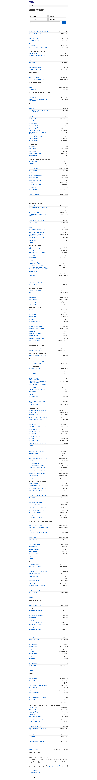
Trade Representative (33, 747)
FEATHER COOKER (32, 257)
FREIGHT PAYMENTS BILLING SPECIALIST (37, 741)
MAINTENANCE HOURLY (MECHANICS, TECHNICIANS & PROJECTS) (36, 235)
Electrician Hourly (32, 438)
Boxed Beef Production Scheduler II (35, 718)
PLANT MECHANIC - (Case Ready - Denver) (37, 229)
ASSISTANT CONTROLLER (34, 40)
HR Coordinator (32, 342)
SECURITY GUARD (32, 319)
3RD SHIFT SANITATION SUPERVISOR (36, 675)
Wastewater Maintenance (33, 227)
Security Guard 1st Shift (33, 453)
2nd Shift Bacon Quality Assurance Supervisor (37, 569)
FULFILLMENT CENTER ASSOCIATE (35, 726)
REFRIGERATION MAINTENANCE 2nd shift (37, 232)
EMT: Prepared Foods (33, 456)
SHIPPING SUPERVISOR (33, 386)
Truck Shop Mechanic (33, 546)
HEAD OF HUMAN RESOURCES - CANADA (36, 338)
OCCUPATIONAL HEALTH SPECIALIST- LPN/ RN (38, 458)
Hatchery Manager (32, 391)
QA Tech (30, 578)
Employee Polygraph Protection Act (34, 768)
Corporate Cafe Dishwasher (34, 84)
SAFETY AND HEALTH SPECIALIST (35, 694)
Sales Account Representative (34, 639)
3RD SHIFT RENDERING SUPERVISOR (36, 500)
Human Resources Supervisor (34, 312)
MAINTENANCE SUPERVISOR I (34, 431)
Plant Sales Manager (33, 665)
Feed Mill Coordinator (33, 394)
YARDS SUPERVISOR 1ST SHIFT (35, 504)
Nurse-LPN (31, 460)
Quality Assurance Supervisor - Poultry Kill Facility (38, 594)
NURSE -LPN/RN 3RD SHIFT (34, 463)
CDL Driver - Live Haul (33, 128)
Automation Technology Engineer (35, 153)
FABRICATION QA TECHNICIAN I (35, 566)
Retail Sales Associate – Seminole (35, 619)
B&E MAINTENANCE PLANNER (34, 422)
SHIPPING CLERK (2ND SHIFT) (34, 263)
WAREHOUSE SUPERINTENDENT (35, 738)
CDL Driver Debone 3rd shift (34, 106)
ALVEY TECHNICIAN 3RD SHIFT (35, 231)
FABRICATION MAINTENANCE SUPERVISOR (37, 428)
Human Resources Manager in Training (36, 328)
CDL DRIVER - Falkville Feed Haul (35, 105)
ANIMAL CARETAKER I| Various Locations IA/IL (38, 384)
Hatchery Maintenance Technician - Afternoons (38, 207)
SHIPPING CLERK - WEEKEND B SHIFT (36, 69)
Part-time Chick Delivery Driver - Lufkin (36, 127)
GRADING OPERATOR (33, 551)
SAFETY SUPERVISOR (33, 189)
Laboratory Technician (33, 588)
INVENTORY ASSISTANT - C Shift (35, 33)
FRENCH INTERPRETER (33, 324)
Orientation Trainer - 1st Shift (34, 340)
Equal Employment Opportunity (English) (34, 772)
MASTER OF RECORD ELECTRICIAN (35, 493)
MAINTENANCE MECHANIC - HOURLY (36, 209)
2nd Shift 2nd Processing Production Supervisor (38, 59)
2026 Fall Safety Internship (34, 194)
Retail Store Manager (33, 617)
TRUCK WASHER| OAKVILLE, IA (35, 370)
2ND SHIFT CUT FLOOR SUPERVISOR (36, 57)
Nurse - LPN (31, 478)
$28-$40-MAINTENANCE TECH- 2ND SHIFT (37, 218)
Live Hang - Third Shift (33, 255)
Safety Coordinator (32, 182)
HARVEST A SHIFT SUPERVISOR (35, 514)
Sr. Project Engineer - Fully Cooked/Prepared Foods (38, 156)
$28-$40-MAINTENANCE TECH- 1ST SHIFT (37, 220)
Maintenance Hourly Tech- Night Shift (36, 217)
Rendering (31, 273)
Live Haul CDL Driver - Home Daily (35, 114)
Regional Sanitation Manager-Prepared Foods (37, 697)
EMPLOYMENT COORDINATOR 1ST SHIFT (37, 55)
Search (64, 22)
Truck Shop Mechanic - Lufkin (34, 436)
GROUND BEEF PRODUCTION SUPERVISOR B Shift (38, 487)
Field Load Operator (32, 116)
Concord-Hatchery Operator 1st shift (36, 265)
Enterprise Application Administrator (36, 348)
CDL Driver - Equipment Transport (35, 121)
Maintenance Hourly (33, 433)
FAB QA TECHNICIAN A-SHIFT (34, 575)
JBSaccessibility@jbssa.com (63, 765)
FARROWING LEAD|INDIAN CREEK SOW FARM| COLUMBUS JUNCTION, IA (38, 382)
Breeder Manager (32, 499)
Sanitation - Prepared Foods (34, 299)
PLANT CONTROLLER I (33, 29)
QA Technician (31, 595)
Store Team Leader (32, 648)
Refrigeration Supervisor (33, 414)
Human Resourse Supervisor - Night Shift (37, 333)
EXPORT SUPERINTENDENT (34, 576)
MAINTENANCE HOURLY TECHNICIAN (36, 225)
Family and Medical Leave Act (33, 770)
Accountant (31, 48)
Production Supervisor (33, 523)
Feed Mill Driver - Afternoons (34, 130)
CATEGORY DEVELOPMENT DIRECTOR (36, 94)
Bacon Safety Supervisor (33, 170)
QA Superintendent (32, 568)
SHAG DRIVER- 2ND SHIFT (34, 113)
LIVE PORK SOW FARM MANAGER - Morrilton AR (38, 398)
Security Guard (31, 87)
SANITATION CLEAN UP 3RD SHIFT (35, 294)
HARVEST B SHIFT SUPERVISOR (35, 512)
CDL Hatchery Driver (33, 118)
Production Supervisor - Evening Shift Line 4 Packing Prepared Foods (37, 508)
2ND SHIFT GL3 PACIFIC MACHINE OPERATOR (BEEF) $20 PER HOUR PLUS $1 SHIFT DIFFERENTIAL (38, 268)
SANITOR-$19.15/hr (32, 304)
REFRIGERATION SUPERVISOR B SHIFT (36, 421)
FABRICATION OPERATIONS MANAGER (36, 510)
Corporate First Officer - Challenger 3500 (36, 361)
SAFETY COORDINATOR (33, 191)
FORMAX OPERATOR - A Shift (34, 544)
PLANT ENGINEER (32, 151)
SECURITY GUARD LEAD (33, 187)
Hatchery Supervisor (33, 373)
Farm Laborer (31, 270)
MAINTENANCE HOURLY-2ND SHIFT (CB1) (37, 210)
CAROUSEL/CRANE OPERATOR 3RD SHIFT (37, 732)
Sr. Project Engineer (32, 146)
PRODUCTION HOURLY (33, 271)
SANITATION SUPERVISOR (34, 506)
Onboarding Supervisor (33, 335)
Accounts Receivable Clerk (34, 45)
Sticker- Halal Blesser (33, 250)
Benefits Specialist (32, 314)
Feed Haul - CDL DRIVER (33, 138)
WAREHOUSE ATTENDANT (34, 749)
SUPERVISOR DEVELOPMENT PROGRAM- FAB (37, 355)
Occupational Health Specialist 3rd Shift (36, 192)
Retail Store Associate (33, 641)
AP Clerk (30, 43)
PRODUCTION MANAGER (33, 483)
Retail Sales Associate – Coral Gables (36, 626)
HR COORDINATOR (32, 309)
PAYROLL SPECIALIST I (33, 330)
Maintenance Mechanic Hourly (34, 205)
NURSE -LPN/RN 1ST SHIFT (34, 475)
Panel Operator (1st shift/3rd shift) (35, 502)
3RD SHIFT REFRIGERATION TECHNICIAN (36, 224)
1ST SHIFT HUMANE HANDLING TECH (36, 74)
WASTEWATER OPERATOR (34, 161)
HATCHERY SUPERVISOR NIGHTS (35, 368)
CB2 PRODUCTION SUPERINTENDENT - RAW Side (38, 488)
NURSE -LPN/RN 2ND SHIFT (34, 469)
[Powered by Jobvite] (32, 777)
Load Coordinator (32, 736)
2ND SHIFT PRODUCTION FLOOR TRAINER (37, 311)
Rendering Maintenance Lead (34, 416)
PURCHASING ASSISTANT (34, 553)
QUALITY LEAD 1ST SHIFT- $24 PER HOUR (37, 585)
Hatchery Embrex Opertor (34, 396)
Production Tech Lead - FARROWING (36, 282)
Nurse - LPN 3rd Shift (33, 477)
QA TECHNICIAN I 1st (33, 592)
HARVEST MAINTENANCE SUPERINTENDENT (37, 443)
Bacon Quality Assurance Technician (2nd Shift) (38, 532)
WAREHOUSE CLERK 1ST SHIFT (35, 65)
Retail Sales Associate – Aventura (35, 624)
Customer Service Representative (35, 716)
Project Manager (32, 602)
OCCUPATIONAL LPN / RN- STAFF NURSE (36, 451)
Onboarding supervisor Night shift (35, 326)
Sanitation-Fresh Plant (33, 302)
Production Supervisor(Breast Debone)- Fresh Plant (38, 527)
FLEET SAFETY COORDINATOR (34, 168)
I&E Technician (31, 441)
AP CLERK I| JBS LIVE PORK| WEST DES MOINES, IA (38, 31)
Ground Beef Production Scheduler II (36, 719)
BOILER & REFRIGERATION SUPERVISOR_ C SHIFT (38, 417)
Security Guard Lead (32, 172)
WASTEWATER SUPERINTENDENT (35, 184)
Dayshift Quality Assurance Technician (36, 590)
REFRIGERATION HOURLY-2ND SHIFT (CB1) (37, 237)
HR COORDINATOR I (32, 331)
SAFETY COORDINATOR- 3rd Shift (35, 455)
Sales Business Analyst (33, 97)
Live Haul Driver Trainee (33, 404)
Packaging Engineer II (33, 148)
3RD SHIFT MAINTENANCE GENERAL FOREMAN (38, 410)
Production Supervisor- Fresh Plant (35, 525)
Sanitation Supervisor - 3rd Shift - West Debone (38, 685)
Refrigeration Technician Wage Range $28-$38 (37, 426)
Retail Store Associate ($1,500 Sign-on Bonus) (37, 668)
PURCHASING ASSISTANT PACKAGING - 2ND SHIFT (38, 47)
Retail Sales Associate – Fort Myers (35, 622)
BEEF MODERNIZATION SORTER (35, 582)
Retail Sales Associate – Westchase (35, 610)
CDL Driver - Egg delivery (33, 123)
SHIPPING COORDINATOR (34, 89)
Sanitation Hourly (32, 301)
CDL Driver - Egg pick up (33, 140)
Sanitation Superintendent (34, 692)
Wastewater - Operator (33, 222)
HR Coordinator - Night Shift (34, 321)
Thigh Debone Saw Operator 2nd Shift (36, 247)
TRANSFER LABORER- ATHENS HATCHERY (37, 252)
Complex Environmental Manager (35, 175)
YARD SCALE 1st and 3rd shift (34, 248)
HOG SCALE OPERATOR (33, 712)
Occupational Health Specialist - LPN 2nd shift (37, 467)
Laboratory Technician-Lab (34, 580)
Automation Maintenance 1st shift (35, 419)
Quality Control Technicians (34, 583)
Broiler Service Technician (34, 77)
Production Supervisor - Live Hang (35, 490)
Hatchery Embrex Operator (34, 375)
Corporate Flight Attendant (34, 360)
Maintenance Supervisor (33, 440)
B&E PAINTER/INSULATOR (34, 212)
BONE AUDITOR (32, 534)
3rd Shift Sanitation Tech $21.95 (35, 290)
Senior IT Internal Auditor (34, 35)
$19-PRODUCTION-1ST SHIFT (34, 284)
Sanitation (31, 292)
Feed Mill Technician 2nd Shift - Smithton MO (37, 399)
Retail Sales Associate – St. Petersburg (36, 631)
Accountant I (31, 36)
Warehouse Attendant (33, 548)
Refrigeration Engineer (33, 155)
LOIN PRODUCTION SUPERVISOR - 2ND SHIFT (37, 495)
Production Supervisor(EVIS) (34, 529)
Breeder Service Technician (34, 75)
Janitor (30, 85)
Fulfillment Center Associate (34, 200)
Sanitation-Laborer (32, 60)
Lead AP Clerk (31, 724)
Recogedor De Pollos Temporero (35, 387)
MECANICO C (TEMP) (33, 429)
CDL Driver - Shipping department (35, 135)
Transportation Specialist (33, 711)
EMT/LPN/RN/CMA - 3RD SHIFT (35, 180)
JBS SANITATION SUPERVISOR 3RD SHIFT (37, 689)
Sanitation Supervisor (33, 678)
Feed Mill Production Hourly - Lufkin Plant (37, 389)
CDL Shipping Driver (33, 120)
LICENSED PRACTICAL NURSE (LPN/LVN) (36, 465)
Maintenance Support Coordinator (35, 67)
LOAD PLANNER (32, 542)
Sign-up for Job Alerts (43, 755)
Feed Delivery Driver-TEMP (34, 108)
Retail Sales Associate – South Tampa (36, 615)
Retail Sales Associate (33, 612)
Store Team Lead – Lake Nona (34, 613)
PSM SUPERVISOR (32, 185)
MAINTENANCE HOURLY (33, 239)
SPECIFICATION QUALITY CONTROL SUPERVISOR (38, 571)
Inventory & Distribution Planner (35, 734)
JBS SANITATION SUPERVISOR (34, 680)
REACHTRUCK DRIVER (33, 731)
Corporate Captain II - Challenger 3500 (36, 363)
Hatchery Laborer (32, 393)
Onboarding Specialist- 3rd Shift (35, 318)
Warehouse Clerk (32, 275)
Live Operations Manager (33, 371)
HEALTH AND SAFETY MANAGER (35, 462)
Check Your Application (33, 755)
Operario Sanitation (32, 297)
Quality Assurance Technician (34, 573)
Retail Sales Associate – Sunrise (35, 627)
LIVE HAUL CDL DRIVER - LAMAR (35, 723)
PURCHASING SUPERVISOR (34, 38)
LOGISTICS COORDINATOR (34, 707)
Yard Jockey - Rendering (33, 262)
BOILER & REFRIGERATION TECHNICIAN (36, 412)
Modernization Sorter (33, 563)
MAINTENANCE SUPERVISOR (34, 150)
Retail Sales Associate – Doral (34, 654)
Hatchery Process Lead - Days (34, 254)
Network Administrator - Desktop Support (37, 350)
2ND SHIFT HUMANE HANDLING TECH (36, 79)
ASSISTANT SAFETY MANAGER (34, 485)
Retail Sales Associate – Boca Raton (35, 620)
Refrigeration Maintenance (34, 435)
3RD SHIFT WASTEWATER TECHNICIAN (36, 179)
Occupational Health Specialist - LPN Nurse (37, 473)
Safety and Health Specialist (34, 166)
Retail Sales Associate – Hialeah (35, 629)
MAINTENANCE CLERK (33, 53)
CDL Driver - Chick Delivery (34, 125)
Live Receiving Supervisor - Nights (35, 517)
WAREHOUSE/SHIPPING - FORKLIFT (35, 721)
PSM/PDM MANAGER (33, 541)
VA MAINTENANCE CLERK (34, 62)
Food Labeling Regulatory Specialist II (36, 603)
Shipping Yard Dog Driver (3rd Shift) (35, 136)
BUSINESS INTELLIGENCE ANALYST (35, 95)
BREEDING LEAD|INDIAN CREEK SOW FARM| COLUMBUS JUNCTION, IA (37, 379)
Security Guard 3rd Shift (33, 449)
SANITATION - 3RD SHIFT (34, 676)
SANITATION (31, 295)
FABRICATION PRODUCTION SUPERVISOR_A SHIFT (38, 492)
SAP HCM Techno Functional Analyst (36, 347)
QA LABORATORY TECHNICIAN (35, 564)
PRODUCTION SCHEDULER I (34, 64)
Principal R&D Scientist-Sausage (35, 605)
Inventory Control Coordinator (34, 709)
